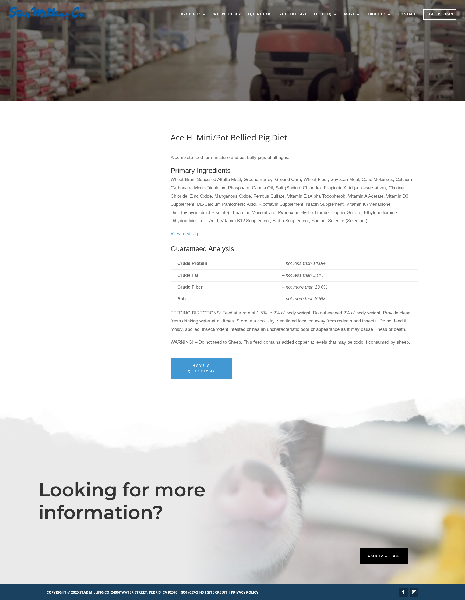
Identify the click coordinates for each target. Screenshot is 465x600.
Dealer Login (439, 14)
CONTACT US (384, 556)
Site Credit (217, 592)
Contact (407, 14)
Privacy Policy (244, 592)
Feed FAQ (323, 14)
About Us (376, 14)
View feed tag (184, 233)
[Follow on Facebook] (403, 592)
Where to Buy (227, 14)
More (349, 14)
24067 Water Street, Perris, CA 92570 (144, 592)
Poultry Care (293, 14)
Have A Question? (201, 368)
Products (191, 14)
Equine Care (260, 14)
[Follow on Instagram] (414, 592)
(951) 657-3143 (192, 592)
